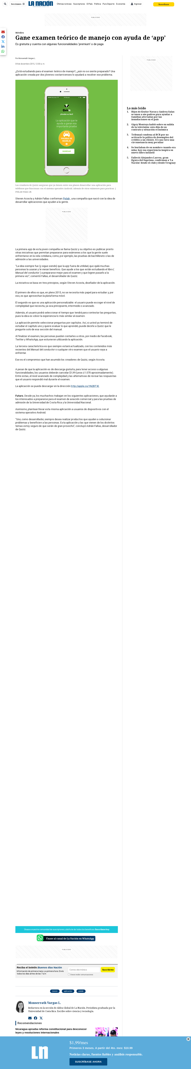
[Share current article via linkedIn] (3, 46)
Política (97, 4)
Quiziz (54, 991)
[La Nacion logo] (40, 3)
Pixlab (66, 198)
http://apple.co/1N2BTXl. (85, 386)
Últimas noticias (64, 4)
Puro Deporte (109, 4)
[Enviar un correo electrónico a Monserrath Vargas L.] (30, 1018)
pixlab (81, 991)
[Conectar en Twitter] (41, 1018)
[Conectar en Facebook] (35, 1018)
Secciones (16, 4)
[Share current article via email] (3, 32)
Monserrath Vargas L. (27, 58)
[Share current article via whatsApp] (3, 51)
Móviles (19, 32)
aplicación (68, 991)
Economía (120, 4)
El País (90, 4)
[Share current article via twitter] (3, 41)
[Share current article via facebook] (3, 36)
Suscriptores (79, 4)
